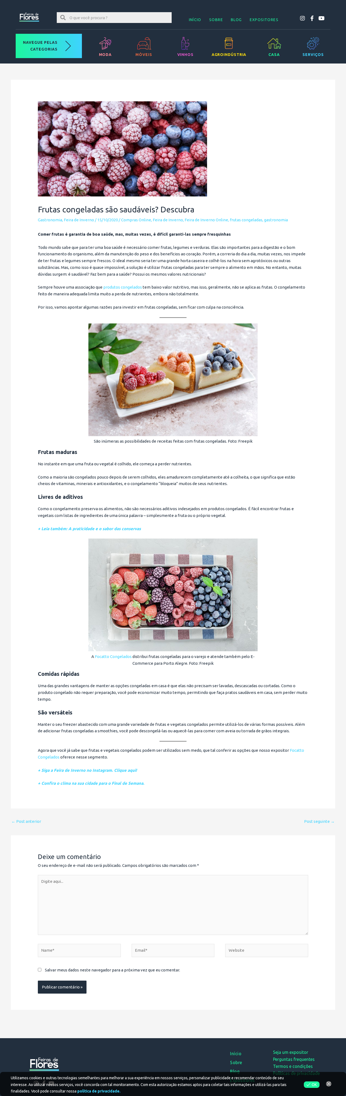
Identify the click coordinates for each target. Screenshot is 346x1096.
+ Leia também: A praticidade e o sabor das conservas (89, 528)
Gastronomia (50, 220)
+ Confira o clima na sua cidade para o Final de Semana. (91, 783)
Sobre (216, 20)
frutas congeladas (246, 220)
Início (195, 20)
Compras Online (136, 220)
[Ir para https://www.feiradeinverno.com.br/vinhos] (185, 46)
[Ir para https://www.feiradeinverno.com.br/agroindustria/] (229, 46)
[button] (302, 18)
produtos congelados (122, 287)
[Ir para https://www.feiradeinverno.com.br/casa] (274, 46)
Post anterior (26, 821)
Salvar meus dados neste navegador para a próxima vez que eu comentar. (112, 970)
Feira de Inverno (79, 220)
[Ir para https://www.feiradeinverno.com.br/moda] (105, 46)
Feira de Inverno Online (206, 220)
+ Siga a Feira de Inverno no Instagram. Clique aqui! (87, 770)
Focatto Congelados (113, 656)
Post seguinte (319, 821)
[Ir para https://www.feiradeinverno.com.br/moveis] (144, 46)
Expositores (264, 20)
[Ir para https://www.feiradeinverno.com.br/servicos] (313, 46)
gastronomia (276, 220)
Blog (236, 20)
